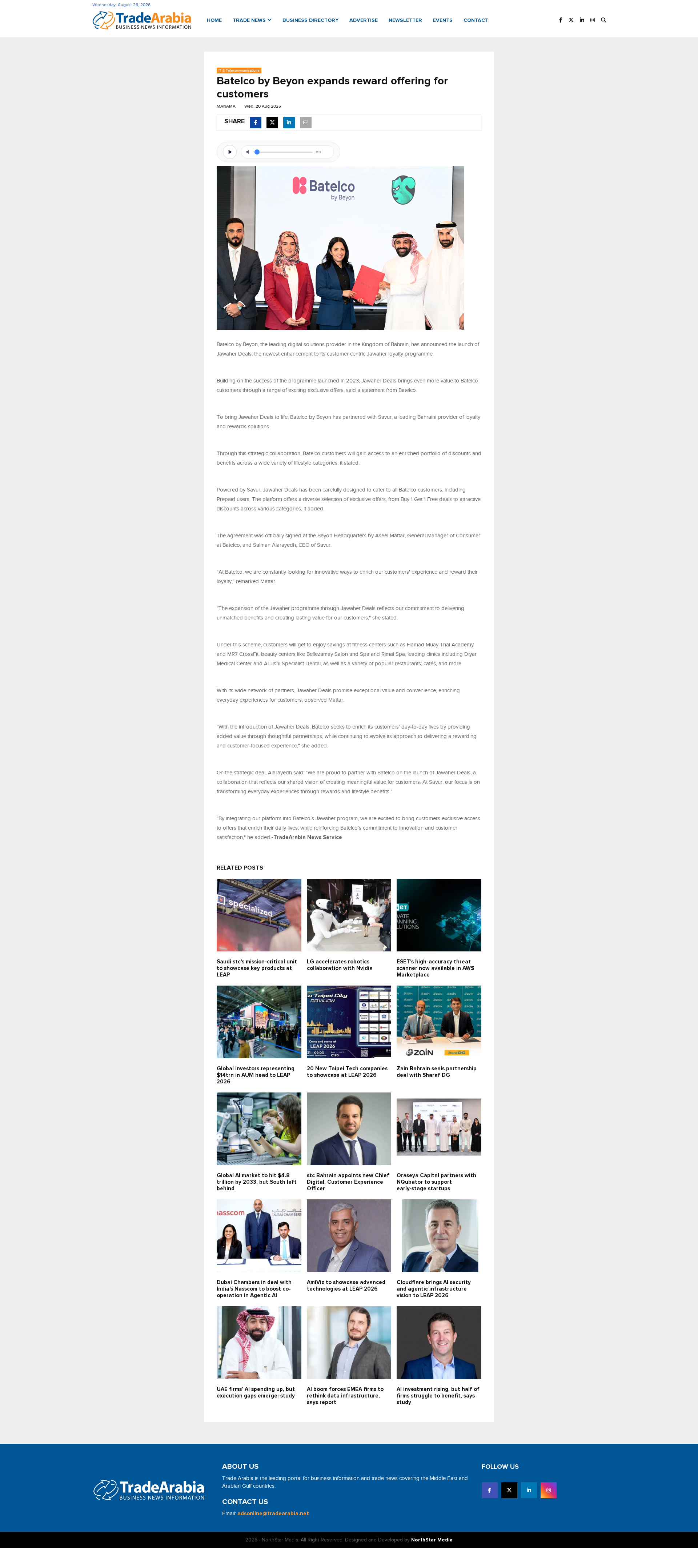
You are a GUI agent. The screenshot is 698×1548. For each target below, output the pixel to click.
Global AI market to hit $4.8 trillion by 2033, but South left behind (257, 1182)
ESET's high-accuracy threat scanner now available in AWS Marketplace (435, 968)
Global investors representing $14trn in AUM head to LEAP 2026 (255, 1075)
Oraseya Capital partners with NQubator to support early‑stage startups (436, 1182)
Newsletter (405, 20)
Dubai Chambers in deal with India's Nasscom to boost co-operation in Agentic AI (254, 1289)
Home (214, 20)
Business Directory (310, 20)
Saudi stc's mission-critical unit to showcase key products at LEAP (257, 968)
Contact (476, 20)
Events (443, 20)
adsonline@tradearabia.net (273, 1513)
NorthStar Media (432, 1540)
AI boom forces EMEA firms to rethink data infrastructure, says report (345, 1396)
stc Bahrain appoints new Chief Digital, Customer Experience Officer (348, 1182)
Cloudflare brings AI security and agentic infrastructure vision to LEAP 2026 (434, 1289)
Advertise (363, 20)
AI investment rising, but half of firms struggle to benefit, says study (438, 1396)
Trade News (250, 20)
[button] (603, 20)
